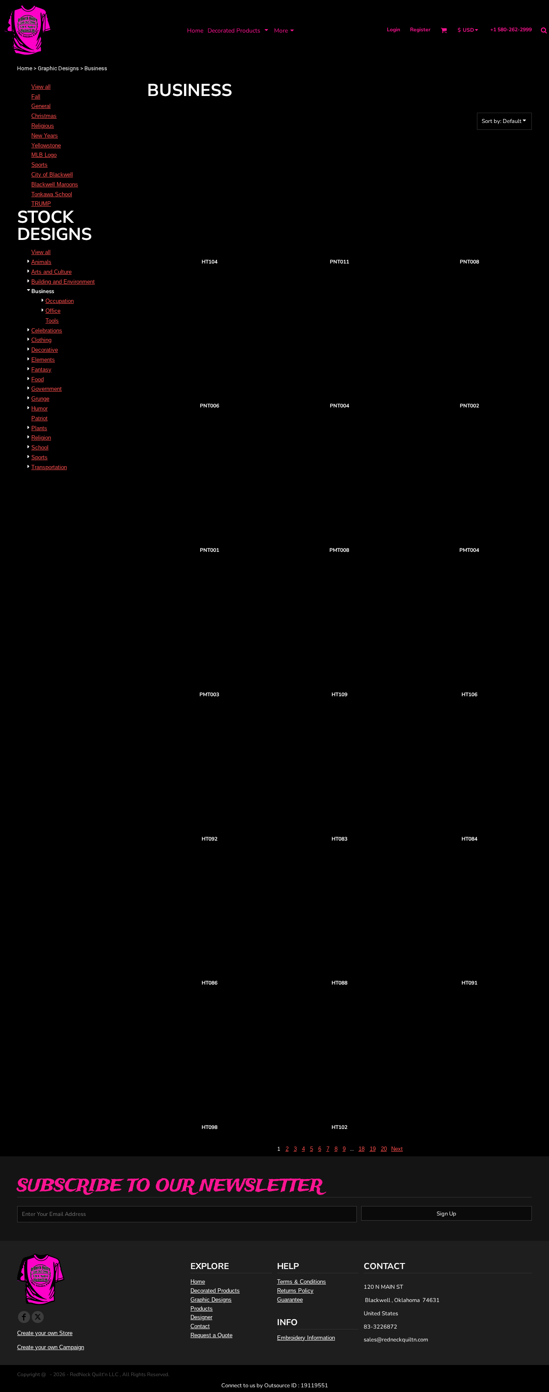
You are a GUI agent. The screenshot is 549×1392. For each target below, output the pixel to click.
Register (420, 29)
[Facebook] (24, 1317)
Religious (42, 126)
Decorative (44, 350)
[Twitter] (38, 1317)
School (39, 447)
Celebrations (46, 330)
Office (52, 311)
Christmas (44, 116)
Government (46, 389)
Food (37, 379)
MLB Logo (44, 155)
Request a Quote (211, 1335)
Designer (201, 1317)
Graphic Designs (58, 68)
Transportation (49, 467)
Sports (39, 165)
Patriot (39, 418)
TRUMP (41, 204)
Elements (43, 359)
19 (373, 1149)
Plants (39, 428)
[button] (238, 30)
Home (24, 68)
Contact (200, 1326)
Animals (41, 262)
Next (397, 1149)
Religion (41, 437)
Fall (35, 96)
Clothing (41, 340)
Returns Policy (295, 1290)
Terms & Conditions (301, 1281)
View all (41, 87)
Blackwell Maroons (54, 184)
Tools (52, 320)
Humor (39, 408)
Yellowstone (46, 145)
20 (384, 1149)
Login (393, 29)
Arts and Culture (51, 272)
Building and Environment (63, 281)
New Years (44, 135)
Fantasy (41, 369)
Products (201, 1308)
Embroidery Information (306, 1338)
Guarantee (290, 1299)
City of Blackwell (52, 174)
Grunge (40, 398)
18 (362, 1149)
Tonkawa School (51, 194)
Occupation (59, 301)
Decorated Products (215, 1290)
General (41, 106)
